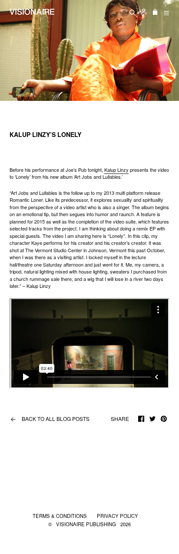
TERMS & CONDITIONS (60, 515)
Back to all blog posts (50, 419)
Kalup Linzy (116, 169)
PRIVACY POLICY (117, 515)
